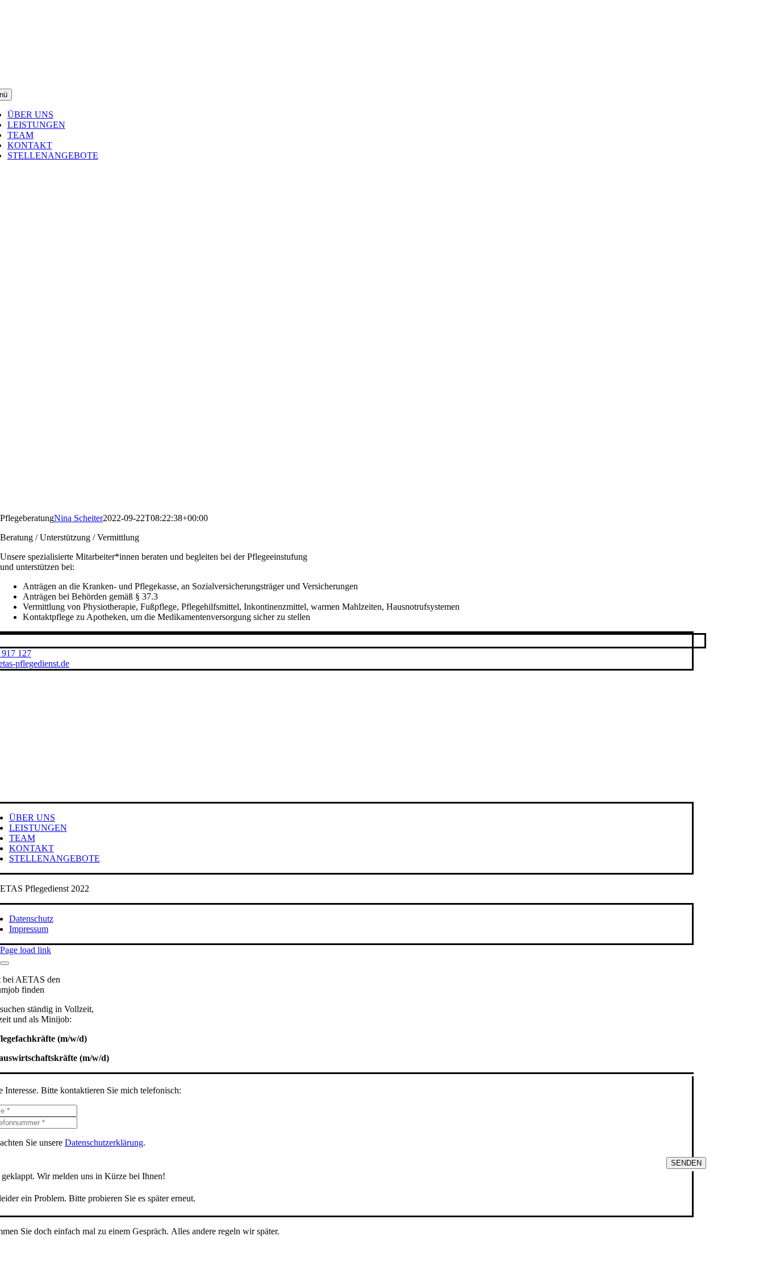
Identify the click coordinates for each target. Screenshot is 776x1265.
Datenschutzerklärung (104, 1142)
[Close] (4, 963)
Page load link (25, 950)
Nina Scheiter (78, 518)
